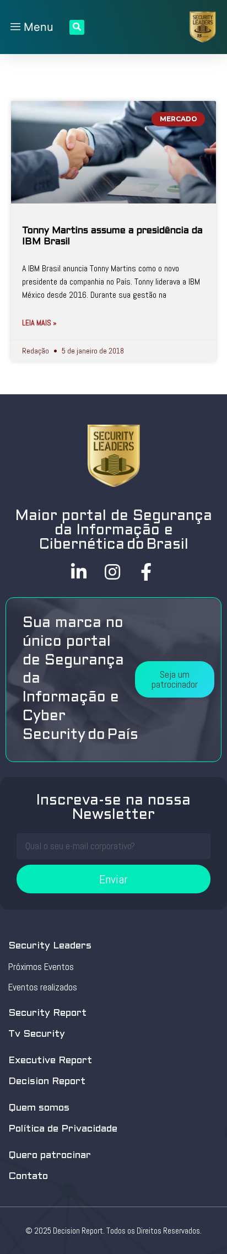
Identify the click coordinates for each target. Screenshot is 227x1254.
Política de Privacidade (62, 1129)
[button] (174, 679)
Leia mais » (39, 323)
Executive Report (50, 1060)
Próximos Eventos (41, 967)
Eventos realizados (42, 987)
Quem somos (38, 1108)
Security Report (47, 1013)
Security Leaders (49, 946)
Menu (36, 27)
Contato (28, 1176)
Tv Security (36, 1034)
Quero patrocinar (49, 1155)
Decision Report (46, 1081)
